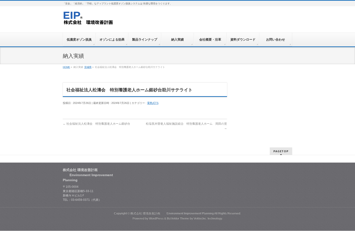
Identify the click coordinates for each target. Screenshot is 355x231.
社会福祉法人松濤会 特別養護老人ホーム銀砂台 (96, 123)
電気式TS (152, 102)
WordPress (156, 218)
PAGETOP (281, 151)
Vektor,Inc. (200, 218)
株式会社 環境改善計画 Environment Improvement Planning (172, 213)
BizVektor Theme (178, 218)
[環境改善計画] (88, 19)
